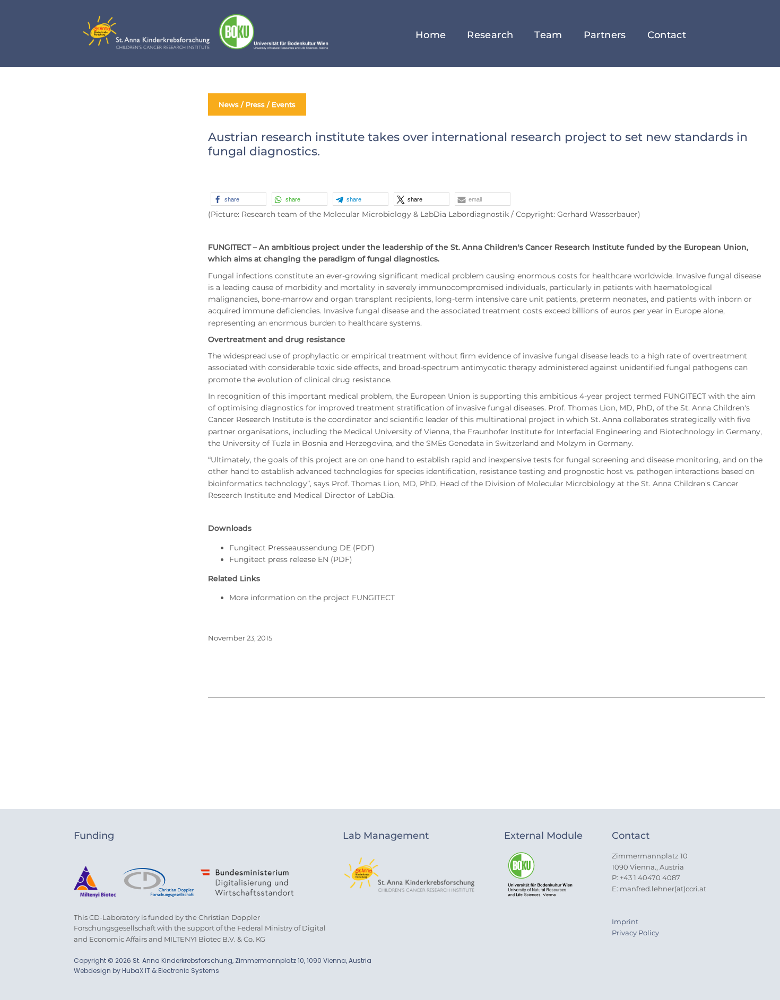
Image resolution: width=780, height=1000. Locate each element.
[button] (238, 199)
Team (548, 35)
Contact (667, 35)
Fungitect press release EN (278, 559)
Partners (605, 35)
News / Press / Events (257, 104)
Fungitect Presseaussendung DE (290, 547)
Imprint (625, 921)
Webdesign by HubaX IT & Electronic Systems (146, 970)
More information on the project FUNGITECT (312, 597)
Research (490, 35)
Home (430, 35)
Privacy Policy (635, 932)
